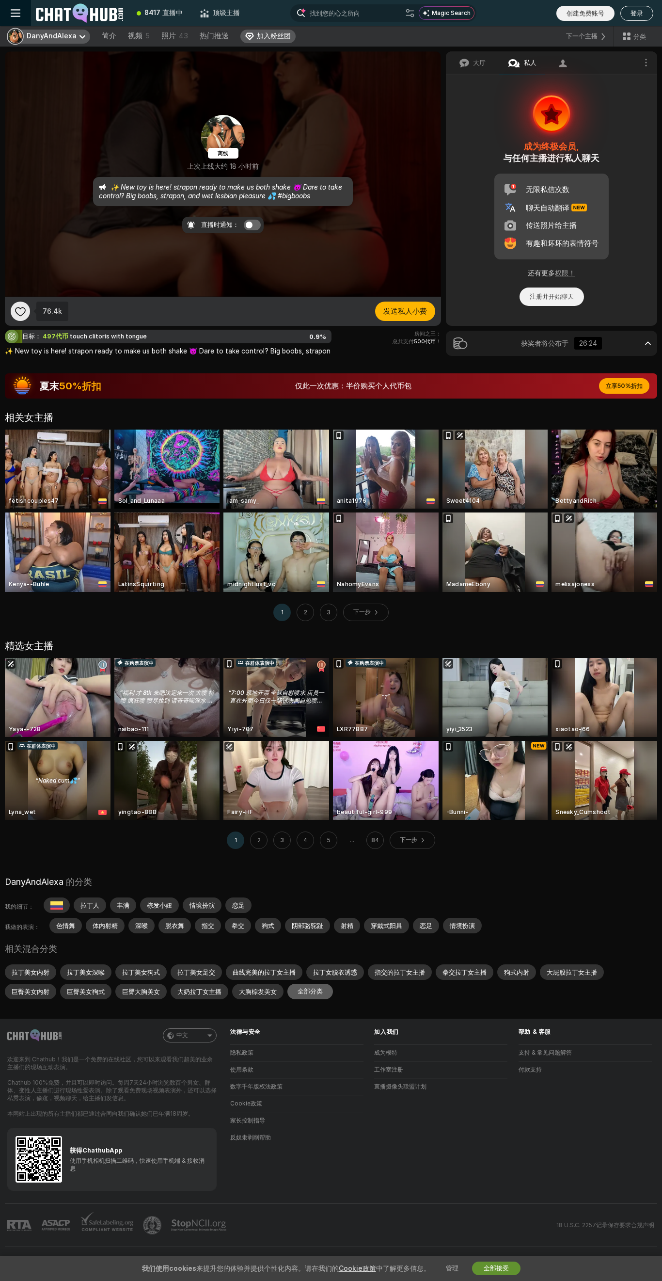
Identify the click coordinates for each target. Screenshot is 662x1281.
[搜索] (410, 13)
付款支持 (530, 1069)
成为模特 (385, 1052)
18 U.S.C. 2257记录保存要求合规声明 (605, 1225)
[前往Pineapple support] (153, 1225)
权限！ (565, 273)
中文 (182, 1035)
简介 (109, 36)
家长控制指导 (247, 1120)
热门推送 (214, 36)
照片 (174, 36)
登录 (636, 13)
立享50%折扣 (624, 386)
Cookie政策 (246, 1103)
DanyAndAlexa (34, 882)
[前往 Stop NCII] (199, 1225)
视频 (139, 36)
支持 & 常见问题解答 (545, 1052)
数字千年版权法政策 (256, 1086)
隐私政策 (241, 1052)
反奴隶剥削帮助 (250, 1137)
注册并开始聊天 (552, 296)
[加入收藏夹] (20, 311)
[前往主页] (79, 13)
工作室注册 (388, 1069)
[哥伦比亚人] (57, 905)
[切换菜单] (15, 13)
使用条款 (241, 1069)
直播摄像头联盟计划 (400, 1086)
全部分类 (310, 991)
